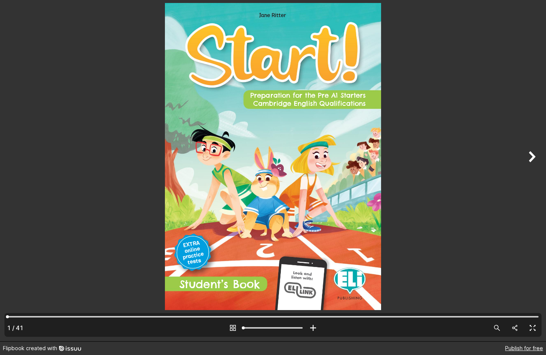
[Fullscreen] (532, 327)
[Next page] (531, 170)
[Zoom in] (313, 327)
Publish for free (524, 348)
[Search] (497, 327)
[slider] (273, 328)
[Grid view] (232, 327)
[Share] (514, 327)
